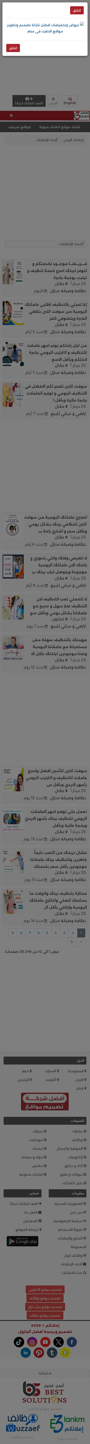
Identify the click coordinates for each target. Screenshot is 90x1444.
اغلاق (77, 10)
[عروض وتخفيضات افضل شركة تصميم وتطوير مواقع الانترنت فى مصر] (45, 28)
